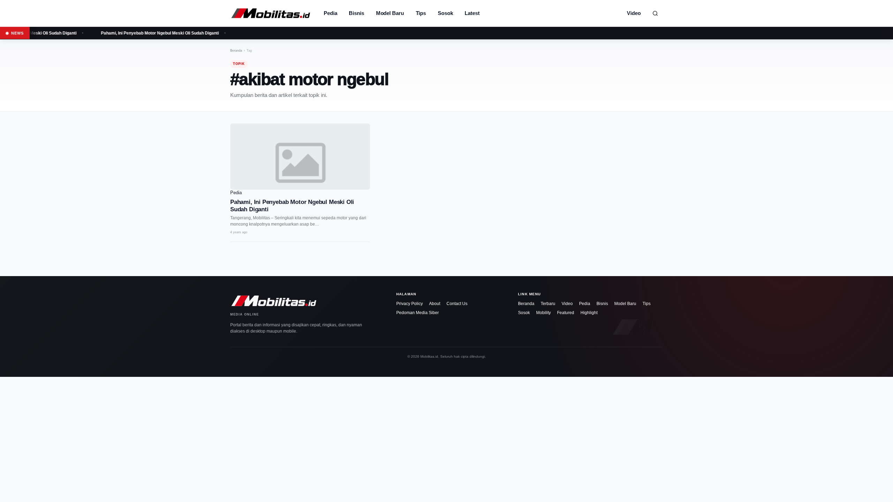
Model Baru (390, 13)
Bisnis (356, 13)
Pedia (330, 13)
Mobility (543, 313)
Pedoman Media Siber (417, 313)
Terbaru (548, 304)
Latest (472, 13)
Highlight (589, 313)
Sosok (445, 13)
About (434, 304)
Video (634, 13)
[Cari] (655, 13)
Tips (421, 13)
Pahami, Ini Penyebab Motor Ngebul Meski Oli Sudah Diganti (154, 33)
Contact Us (456, 304)
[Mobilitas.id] (270, 13)
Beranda (236, 50)
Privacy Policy (409, 304)
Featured (565, 313)
